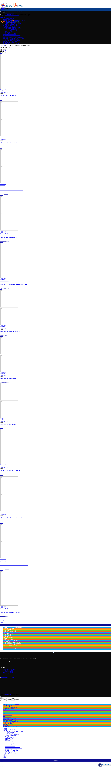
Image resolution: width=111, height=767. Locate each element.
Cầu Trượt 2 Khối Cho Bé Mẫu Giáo (9, 95)
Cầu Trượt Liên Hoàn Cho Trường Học (10, 331)
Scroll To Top (3, 763)
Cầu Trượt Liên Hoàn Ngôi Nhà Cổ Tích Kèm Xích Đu (14, 565)
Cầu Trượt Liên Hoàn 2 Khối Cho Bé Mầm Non (12, 143)
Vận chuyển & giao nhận (8, 671)
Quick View (2, 90)
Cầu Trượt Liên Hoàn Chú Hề (8, 378)
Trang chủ (2, 45)
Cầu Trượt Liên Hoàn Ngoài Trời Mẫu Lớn (11, 518)
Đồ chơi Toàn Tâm (7, 694)
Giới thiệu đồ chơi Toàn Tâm (9, 669)
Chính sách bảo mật (7, 673)
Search (13, 698)
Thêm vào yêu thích (4, 92)
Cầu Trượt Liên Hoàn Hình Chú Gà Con (10, 470)
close (1, 622)
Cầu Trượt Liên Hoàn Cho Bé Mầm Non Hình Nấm (13, 284)
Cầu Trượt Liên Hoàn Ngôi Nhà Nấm (10, 612)
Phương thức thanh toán (8, 672)
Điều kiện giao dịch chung (8, 670)
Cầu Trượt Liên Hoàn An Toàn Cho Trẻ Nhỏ (11, 190)
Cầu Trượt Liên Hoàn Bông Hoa (8, 237)
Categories (2, 17)
